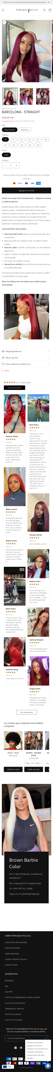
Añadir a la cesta (13, 769)
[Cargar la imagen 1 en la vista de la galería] (10, 96)
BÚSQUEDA (9, 980)
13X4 (6, 155)
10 (5, 139)
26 (22, 145)
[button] (3, 10)
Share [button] (7, 371)
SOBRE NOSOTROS (12, 954)
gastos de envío (8, 121)
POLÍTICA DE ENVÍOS (13, 1014)
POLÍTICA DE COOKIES (13, 1020)
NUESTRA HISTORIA (12, 948)
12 (13, 139)
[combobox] (33, 763)
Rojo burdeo (9, 130)
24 (14, 145)
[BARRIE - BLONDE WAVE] (33, 740)
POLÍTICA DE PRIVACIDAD (15, 1003)
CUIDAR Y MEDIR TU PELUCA (16, 959)
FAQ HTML (9, 992)
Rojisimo (24, 130)
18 (38, 139)
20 (46, 139)
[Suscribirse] (45, 1038)
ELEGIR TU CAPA (11, 965)
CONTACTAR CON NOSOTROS (16, 942)
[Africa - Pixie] (13, 740)
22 (5, 145)
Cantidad (5, 160)
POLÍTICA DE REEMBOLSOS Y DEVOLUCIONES (22, 997)
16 (30, 139)
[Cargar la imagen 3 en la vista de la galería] (42, 96)
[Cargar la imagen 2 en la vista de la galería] (26, 96)
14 (21, 139)
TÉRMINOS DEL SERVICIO (14, 1009)
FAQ (6, 986)
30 (38, 145)
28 (30, 145)
